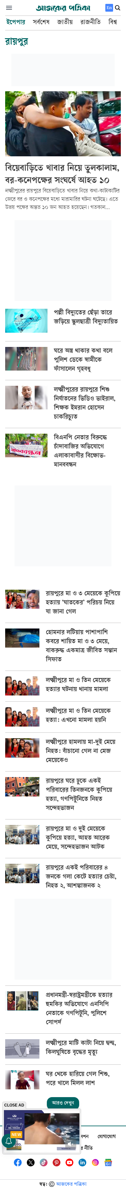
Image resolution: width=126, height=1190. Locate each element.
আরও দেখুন (63, 1103)
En (109, 7)
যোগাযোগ (107, 1137)
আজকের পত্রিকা (71, 1184)
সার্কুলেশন (79, 1137)
